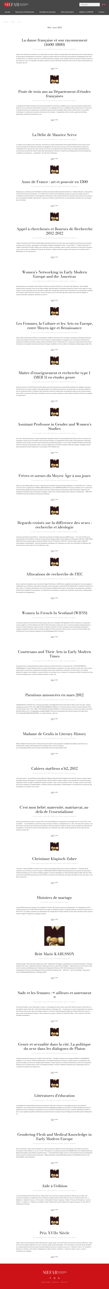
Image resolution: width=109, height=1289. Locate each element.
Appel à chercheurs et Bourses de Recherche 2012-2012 (54, 231)
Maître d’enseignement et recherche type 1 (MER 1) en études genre (54, 375)
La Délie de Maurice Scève (54, 134)
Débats (66, 902)
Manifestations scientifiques (70, 186)
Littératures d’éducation (54, 1095)
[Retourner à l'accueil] (16, 4)
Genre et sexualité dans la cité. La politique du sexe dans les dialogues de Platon (54, 1046)
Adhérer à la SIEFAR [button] (86, 12)
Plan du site (55, 1282)
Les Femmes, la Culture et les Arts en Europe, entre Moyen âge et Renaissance (54, 326)
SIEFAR (46, 959)
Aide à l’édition (54, 1186)
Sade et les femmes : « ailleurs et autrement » (54, 995)
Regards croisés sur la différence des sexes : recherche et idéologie (54, 525)
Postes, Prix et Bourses (70, 100)
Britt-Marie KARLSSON (54, 954)
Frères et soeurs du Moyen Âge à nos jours (55, 475)
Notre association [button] (67, 12)
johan (47, 902)
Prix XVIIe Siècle (54, 1233)
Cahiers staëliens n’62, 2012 (54, 768)
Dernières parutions (70, 700)
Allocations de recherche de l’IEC (54, 574)
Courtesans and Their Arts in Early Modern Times (54, 654)
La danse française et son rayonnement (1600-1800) (54, 42)
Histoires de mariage (54, 897)
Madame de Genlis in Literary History (54, 734)
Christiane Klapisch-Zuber (54, 858)
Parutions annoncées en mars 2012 (54, 695)
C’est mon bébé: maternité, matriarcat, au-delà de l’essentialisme (54, 809)
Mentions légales (46, 1282)
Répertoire (67, 959)
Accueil (7, 12)
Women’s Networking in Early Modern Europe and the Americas (54, 274)
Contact (101, 12)
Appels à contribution (70, 49)
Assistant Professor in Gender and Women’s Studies (54, 426)
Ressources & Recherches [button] (24, 12)
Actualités (60, 49)
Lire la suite (54, 68)
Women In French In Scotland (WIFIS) (54, 613)
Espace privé (64, 1282)
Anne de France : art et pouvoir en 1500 (54, 182)
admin (39, 49)
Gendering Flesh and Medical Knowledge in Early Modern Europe (54, 1137)
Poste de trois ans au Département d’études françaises (54, 94)
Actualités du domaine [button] (47, 12)
